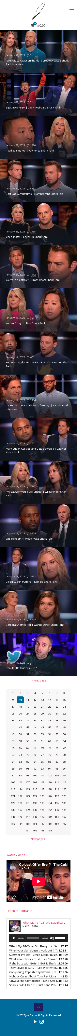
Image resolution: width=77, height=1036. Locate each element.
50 (20, 734)
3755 (33, 619)
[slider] (60, 937)
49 (13, 734)
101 (42, 775)
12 (35, 700)
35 (27, 720)
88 (64, 761)
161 (27, 830)
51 (27, 734)
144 (64, 810)
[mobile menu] (71, 8)
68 (35, 748)
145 (13, 816)
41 (13, 727)
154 (20, 823)
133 (42, 803)
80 (64, 755)
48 (64, 727)
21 (42, 706)
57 (13, 741)
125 (42, 796)
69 (42, 748)
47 (56, 727)
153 (13, 823)
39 (56, 720)
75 (27, 755)
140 (35, 810)
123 (27, 796)
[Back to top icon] (38, 1007)
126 (49, 796)
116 (35, 789)
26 (20, 713)
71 (56, 748)
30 (49, 713)
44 (35, 727)
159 (57, 823)
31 (56, 713)
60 (35, 741)
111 (57, 782)
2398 (33, 231)
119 (57, 789)
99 (27, 775)
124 (35, 796)
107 (27, 782)
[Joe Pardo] (38, 11)
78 (49, 755)
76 (35, 755)
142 (49, 810)
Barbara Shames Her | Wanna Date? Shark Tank (35, 624)
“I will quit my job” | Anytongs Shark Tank (30, 150)
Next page (37, 839)
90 (20, 768)
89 (13, 768)
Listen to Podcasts (19, 911)
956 (32, 318)
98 (20, 775)
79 (56, 755)
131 (27, 803)
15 (56, 700)
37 (42, 720)
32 (64, 713)
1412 (33, 274)
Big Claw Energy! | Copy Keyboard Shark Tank (33, 107)
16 (64, 700)
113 (13, 789)
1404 (33, 400)
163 (42, 830)
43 (27, 727)
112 (64, 782)
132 (35, 803)
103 (57, 775)
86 (49, 761)
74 (20, 755)
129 (13, 803)
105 (13, 782)
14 (49, 700)
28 (35, 713)
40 (64, 720)
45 (42, 727)
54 (49, 734)
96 (64, 768)
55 (56, 734)
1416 (33, 145)
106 (20, 782)
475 (32, 357)
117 (42, 789)
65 (13, 748)
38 (49, 720)
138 (20, 810)
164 (49, 830)
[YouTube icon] (35, 1021)
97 (13, 775)
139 (27, 810)
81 (13, 761)
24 (64, 706)
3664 (33, 533)
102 (49, 775)
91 (27, 768)
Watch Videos (16, 855)
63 (56, 741)
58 (20, 741)
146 (20, 816)
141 (42, 810)
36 (35, 720)
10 (20, 700)
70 (49, 748)
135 (57, 803)
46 (49, 727)
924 (32, 188)
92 (35, 768)
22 (49, 706)
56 (64, 734)
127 (57, 796)
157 (42, 823)
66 (20, 748)
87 (56, 761)
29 (42, 713)
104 (64, 775)
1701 (33, 443)
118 (49, 789)
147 (27, 816)
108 (35, 782)
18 (20, 706)
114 (20, 789)
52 (35, 734)
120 (64, 789)
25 (13, 713)
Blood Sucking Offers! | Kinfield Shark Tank (31, 581)
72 (64, 748)
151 (57, 816)
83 (27, 761)
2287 (33, 486)
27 (27, 713)
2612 (33, 576)
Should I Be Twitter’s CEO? (21, 668)
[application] (38, 938)
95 (56, 768)
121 (13, 796)
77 (42, 755)
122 (20, 796)
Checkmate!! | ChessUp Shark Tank (27, 237)
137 (13, 810)
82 (20, 761)
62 (49, 741)
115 (27, 789)
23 (56, 706)
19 (27, 706)
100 (35, 775)
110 (49, 782)
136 (64, 803)
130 (20, 803)
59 (27, 741)
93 (42, 768)
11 (27, 700)
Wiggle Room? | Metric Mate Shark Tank (29, 538)
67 (27, 748)
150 (49, 816)
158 (49, 823)
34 (20, 720)
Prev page (40, 680)
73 (13, 755)
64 (64, 741)
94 (49, 768)
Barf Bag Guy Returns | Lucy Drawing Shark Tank (35, 194)
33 (13, 720)
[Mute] (52, 938)
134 (49, 803)
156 (35, 823)
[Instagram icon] (41, 1021)
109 (42, 782)
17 (13, 706)
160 (64, 823)
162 (35, 830)
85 (42, 761)
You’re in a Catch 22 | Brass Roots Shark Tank (33, 280)
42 (20, 727)
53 (42, 734)
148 (35, 816)
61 (42, 741)
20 (35, 706)
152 (64, 816)
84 (35, 761)
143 (57, 810)
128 (64, 796)
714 (32, 102)
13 (42, 700)
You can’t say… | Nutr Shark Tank (26, 323)
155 (27, 823)
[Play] (14, 938)
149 (42, 816)
